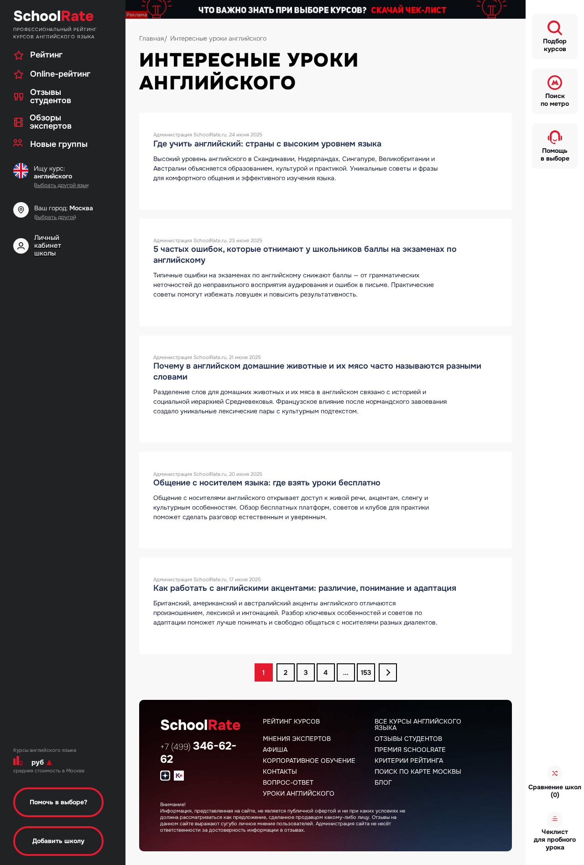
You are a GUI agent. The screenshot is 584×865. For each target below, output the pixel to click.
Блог (383, 782)
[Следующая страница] (388, 672)
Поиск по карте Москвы (418, 771)
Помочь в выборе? (58, 802)
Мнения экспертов (297, 738)
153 (366, 672)
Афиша (275, 749)
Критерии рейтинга (409, 760)
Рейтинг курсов (291, 721)
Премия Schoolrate (410, 749)
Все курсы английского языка (418, 724)
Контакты (280, 771)
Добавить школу (58, 841)
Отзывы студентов (408, 738)
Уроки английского (298, 793)
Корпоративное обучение (309, 760)
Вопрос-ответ (288, 782)
